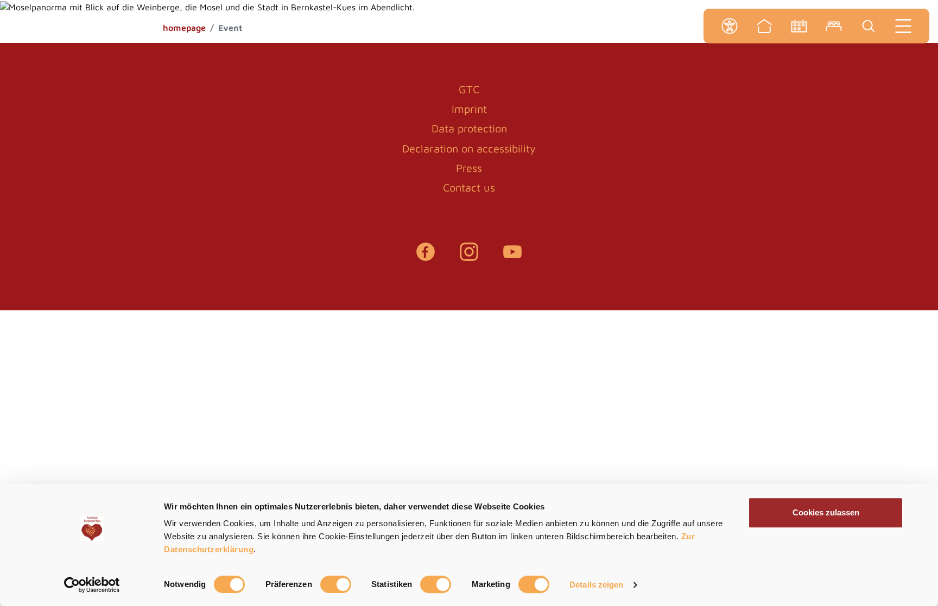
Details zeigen (596, 584)
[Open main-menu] (903, 26)
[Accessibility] (729, 26)
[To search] (868, 26)
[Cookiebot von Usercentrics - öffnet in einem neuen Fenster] (92, 585)
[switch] (335, 584)
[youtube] (512, 257)
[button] (15, 19)
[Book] (833, 26)
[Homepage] (764, 26)
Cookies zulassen (826, 512)
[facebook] (426, 257)
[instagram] (469, 257)
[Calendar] (799, 26)
